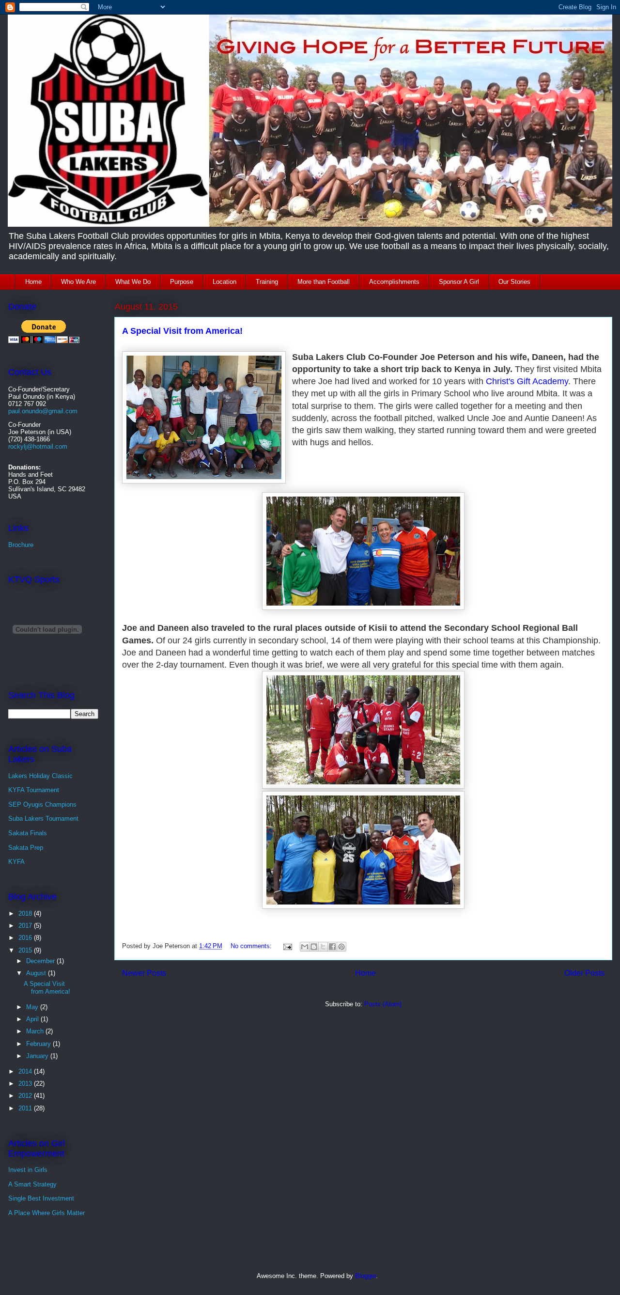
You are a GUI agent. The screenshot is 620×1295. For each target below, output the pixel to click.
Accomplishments (394, 281)
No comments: (252, 946)
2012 (26, 1095)
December (41, 961)
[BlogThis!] (314, 947)
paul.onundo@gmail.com (43, 411)
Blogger (365, 1275)
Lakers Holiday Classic (40, 776)
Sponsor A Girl (459, 281)
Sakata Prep (25, 847)
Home (33, 281)
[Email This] (305, 947)
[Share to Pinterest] (341, 947)
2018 (26, 913)
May (33, 1007)
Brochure (20, 544)
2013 (26, 1083)
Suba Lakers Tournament (43, 818)
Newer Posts (144, 973)
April (33, 1019)
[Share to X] (323, 947)
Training (267, 281)
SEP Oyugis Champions (42, 804)
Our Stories (514, 281)
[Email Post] (287, 946)
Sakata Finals (27, 833)
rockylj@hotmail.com (37, 446)
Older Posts (584, 973)
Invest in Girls (27, 1169)
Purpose (181, 281)
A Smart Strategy (32, 1184)
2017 (26, 925)
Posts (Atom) (383, 1004)
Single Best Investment (41, 1198)
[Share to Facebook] (332, 947)
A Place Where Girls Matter (46, 1213)
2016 (26, 937)
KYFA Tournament (33, 790)
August (37, 973)
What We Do (133, 281)
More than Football (323, 281)
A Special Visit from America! (182, 331)
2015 (26, 950)
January (38, 1056)
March (36, 1031)
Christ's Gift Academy (527, 381)
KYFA (16, 861)
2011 (26, 1108)
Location (224, 281)
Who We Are (78, 281)
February (39, 1043)
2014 (26, 1071)
